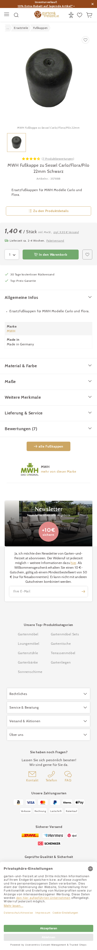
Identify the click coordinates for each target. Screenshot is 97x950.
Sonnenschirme (30, 672)
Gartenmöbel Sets (65, 634)
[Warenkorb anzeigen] (90, 15)
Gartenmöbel (28, 634)
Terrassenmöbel (63, 653)
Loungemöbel (28, 643)
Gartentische (61, 643)
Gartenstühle (28, 653)
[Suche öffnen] (16, 15)
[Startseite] (46, 15)
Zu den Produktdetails (51, 211)
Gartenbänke (28, 662)
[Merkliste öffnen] (80, 15)
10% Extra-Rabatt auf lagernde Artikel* (45, 6)
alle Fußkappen (51, 446)
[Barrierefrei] (71, 15)
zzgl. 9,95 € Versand (66, 232)
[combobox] (12, 254)
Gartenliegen (61, 662)
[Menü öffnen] (7, 15)
